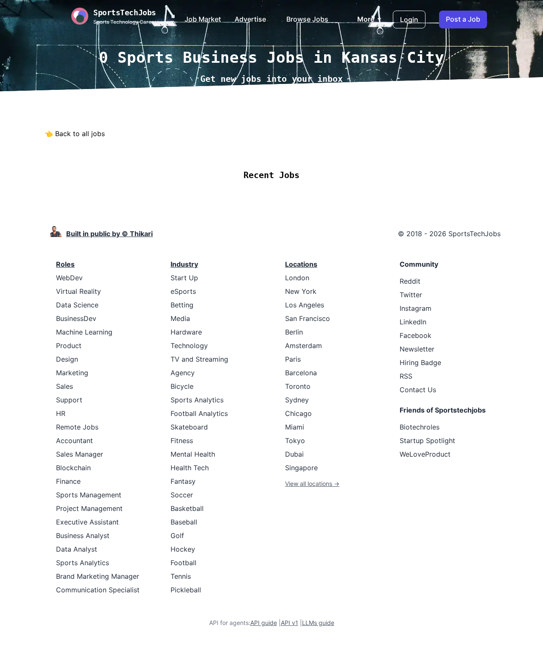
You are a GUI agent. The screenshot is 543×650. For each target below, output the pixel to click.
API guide (263, 622)
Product (68, 345)
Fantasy (183, 481)
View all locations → (312, 483)
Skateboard (189, 427)
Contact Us (418, 389)
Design (67, 359)
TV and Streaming (199, 359)
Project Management (89, 508)
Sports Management (88, 495)
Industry (184, 264)
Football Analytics (199, 413)
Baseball (184, 522)
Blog (367, 149)
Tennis (181, 576)
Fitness (182, 440)
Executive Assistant (87, 522)
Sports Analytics (82, 562)
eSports (183, 291)
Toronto (298, 386)
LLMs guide (318, 622)
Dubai (294, 454)
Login (409, 19)
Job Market (203, 19)
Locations (237, 149)
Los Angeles (304, 305)
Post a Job (463, 19)
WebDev (69, 277)
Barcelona (301, 372)
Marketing (72, 372)
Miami (294, 427)
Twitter (411, 294)
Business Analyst (82, 535)
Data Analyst (76, 549)
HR (60, 413)
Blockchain (73, 467)
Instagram (415, 308)
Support (69, 400)
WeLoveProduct (425, 454)
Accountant (74, 440)
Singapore (301, 467)
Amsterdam (303, 345)
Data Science (77, 305)
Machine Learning (84, 332)
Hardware (186, 332)
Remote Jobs (186, 149)
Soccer (182, 495)
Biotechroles (419, 427)
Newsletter (417, 349)
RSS (406, 376)
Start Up (184, 277)
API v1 (289, 622)
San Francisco (307, 318)
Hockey (183, 549)
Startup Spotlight (427, 440)
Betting (182, 305)
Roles (65, 264)
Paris (293, 359)
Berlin (294, 332)
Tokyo (295, 440)
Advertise (250, 19)
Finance (68, 481)
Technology (189, 345)
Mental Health (193, 454)
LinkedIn (413, 322)
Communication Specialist (98, 590)
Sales (64, 386)
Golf (177, 535)
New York (300, 291)
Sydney (297, 400)
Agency (183, 372)
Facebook (415, 335)
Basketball (187, 508)
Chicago (298, 413)
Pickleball (186, 590)
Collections (331, 149)
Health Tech (190, 467)
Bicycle (182, 386)
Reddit (410, 281)
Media (180, 318)
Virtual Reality (78, 291)
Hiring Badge (420, 362)
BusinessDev (76, 318)
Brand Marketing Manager (97, 576)
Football (183, 562)
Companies (283, 149)
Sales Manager (79, 454)
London (297, 277)
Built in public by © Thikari (109, 233)
